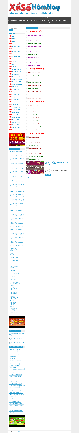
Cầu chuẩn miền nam (12, 20)
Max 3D (14, 61)
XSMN (52, 20)
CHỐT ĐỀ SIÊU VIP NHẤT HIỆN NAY (15, 360)
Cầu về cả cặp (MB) (16, 81)
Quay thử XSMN (16, 122)
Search (11, 30)
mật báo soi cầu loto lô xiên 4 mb (17, 199)
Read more (48, 174)
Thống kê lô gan (16, 89)
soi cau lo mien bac (18, 403)
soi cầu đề (11, 412)
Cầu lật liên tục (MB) (17, 79)
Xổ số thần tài (15, 74)
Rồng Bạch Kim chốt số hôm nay (15, 401)
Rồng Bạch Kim (12, 399)
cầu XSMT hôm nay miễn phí (14, 387)
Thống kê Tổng (15, 104)
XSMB (48, 20)
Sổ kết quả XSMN (16, 49)
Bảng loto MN (13, 304)
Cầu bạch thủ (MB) (16, 76)
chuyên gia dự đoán (13, 356)
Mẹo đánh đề (21, 394)
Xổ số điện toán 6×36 (15, 273)
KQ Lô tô (39, 23)
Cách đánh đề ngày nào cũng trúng (15, 376)
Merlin (19, 431)
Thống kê (33, 23)
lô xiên (11, 394)
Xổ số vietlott (13, 263)
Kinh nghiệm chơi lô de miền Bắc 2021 (16, 392)
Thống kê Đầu (15, 97)
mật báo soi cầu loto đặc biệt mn (17, 233)
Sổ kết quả (10, 23)
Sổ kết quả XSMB (16, 46)
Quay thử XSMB (15, 119)
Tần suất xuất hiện (16, 107)
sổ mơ (50, 23)
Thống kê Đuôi (15, 99)
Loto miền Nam (15, 114)
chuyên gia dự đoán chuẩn (14, 358)
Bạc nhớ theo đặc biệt (13, 351)
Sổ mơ (13, 130)
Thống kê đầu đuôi (16, 87)
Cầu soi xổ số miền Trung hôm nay (15, 383)
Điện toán (23, 23)
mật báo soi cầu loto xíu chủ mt (17, 226)
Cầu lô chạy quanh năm (13, 381)
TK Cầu (28, 23)
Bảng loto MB (13, 302)
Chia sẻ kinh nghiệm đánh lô (14, 354)
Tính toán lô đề (34, 20)
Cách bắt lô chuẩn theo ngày (14, 365)
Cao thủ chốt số (20, 351)
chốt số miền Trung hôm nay (14, 363)
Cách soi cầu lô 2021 (13, 367)
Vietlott (17, 23)
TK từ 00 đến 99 (16, 109)
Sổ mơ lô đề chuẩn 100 (24, 20)
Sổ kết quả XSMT (16, 51)
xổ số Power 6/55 (16, 59)
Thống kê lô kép (15, 94)
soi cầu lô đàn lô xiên (13, 408)
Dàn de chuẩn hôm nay (13, 390)
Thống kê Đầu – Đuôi (17, 102)
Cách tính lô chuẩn (21, 369)
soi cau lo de (12, 403)
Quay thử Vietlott (16, 127)
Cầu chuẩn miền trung (58, 18)
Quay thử (45, 23)
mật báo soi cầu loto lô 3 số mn (17, 236)
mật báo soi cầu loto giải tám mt (17, 215)
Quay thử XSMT (15, 124)
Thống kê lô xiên (16, 92)
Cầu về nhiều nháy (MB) (17, 84)
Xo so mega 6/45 (16, 56)
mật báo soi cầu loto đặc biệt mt (17, 214)
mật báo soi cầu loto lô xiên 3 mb (17, 198)
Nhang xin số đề (12, 396)
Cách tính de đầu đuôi (13, 369)
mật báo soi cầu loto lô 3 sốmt (17, 217)
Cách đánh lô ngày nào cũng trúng (15, 374)
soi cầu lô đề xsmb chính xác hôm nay (16, 410)
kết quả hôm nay (63, 20)
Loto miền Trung (16, 117)
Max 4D (14, 64)
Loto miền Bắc (15, 112)
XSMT (56, 20)
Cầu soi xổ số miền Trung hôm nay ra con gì (17, 385)
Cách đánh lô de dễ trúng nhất (15, 372)
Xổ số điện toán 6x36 (17, 69)
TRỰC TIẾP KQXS (42, 20)
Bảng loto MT (13, 303)
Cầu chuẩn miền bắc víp (47, 18)
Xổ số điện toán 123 (16, 71)
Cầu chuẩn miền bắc (35, 18)
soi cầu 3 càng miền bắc (14, 405)
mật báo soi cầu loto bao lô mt (17, 210)
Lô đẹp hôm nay (15, 394)
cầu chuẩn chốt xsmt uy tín (14, 378)
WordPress (14, 431)
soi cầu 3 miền (21, 405)
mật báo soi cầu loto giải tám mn (17, 234)
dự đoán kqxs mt (21, 390)
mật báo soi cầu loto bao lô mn (17, 229)
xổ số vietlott (15, 54)
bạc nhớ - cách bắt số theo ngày (15, 349)
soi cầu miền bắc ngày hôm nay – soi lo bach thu (31, 13)
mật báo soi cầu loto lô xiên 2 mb (17, 196)
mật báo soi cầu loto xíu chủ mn (17, 245)
